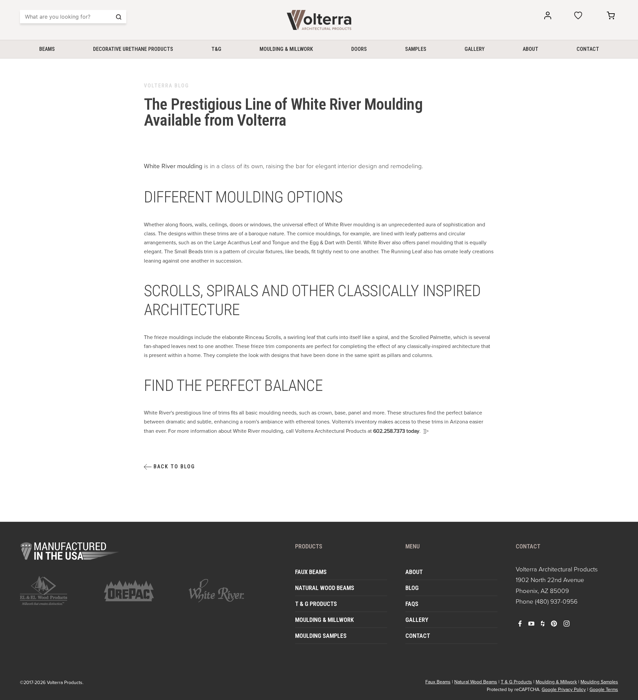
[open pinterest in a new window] (554, 623)
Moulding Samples (321, 635)
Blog (412, 587)
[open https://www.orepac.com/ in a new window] (142, 590)
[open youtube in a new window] (531, 623)
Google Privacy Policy (564, 689)
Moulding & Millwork (286, 49)
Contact (588, 49)
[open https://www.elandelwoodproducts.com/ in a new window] (58, 590)
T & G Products (316, 603)
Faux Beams (311, 571)
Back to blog (173, 466)
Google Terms (603, 689)
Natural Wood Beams (324, 587)
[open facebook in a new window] (520, 623)
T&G (216, 49)
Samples (415, 49)
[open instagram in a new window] (566, 623)
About (530, 49)
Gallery (474, 49)
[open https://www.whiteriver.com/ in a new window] (226, 590)
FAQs (411, 603)
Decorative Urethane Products (133, 49)
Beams (47, 49)
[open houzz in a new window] (542, 623)
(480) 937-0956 (556, 601)
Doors (359, 49)
